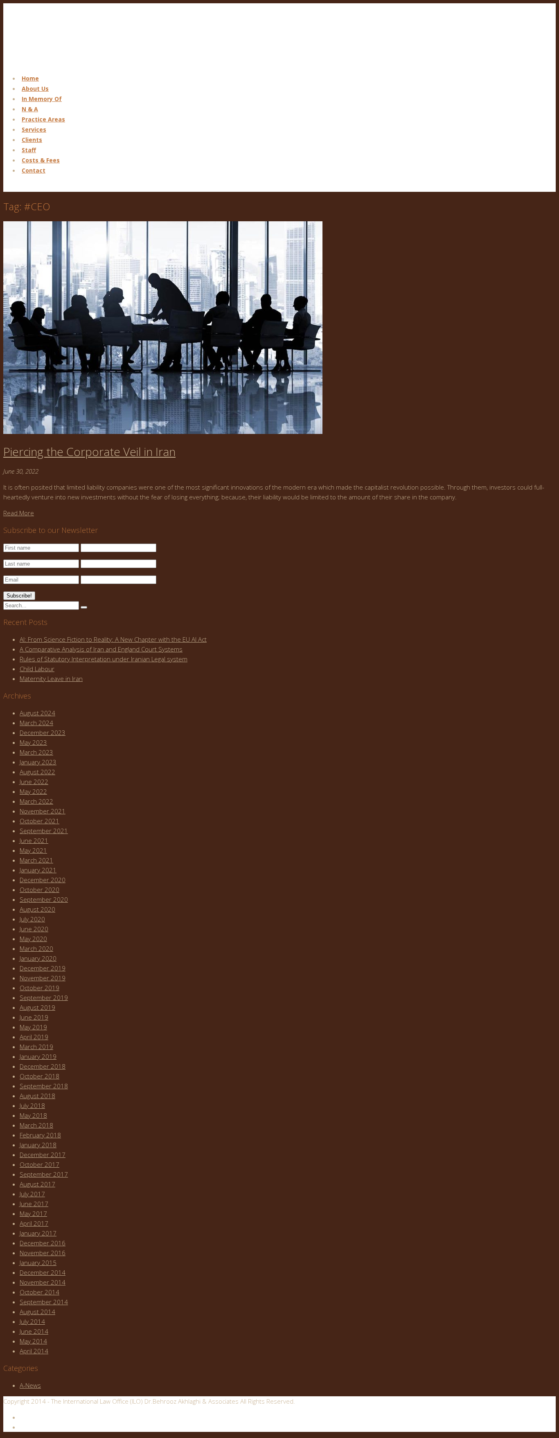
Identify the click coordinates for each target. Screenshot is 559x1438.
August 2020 (37, 909)
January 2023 (38, 762)
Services (34, 129)
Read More (18, 513)
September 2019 (44, 997)
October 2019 (39, 988)
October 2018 (39, 1076)
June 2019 (34, 1017)
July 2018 (32, 1105)
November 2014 (42, 1282)
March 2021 (36, 860)
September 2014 (44, 1302)
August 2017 (37, 1184)
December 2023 (42, 732)
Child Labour (37, 669)
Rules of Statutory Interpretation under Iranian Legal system (103, 659)
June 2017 (34, 1204)
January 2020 (38, 958)
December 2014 (42, 1272)
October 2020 (39, 889)
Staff (29, 150)
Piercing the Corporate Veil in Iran (89, 451)
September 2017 (44, 1174)
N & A (30, 109)
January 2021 (38, 870)
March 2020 (36, 948)
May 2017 (33, 1213)
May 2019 (33, 1027)
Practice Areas (43, 119)
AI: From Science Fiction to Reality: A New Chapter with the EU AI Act (113, 639)
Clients (32, 140)
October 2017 (39, 1164)
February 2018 (40, 1135)
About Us (35, 88)
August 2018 (37, 1096)
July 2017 (32, 1194)
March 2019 (36, 1047)
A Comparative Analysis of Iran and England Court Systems (101, 649)
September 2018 (44, 1086)
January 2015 (38, 1262)
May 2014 (33, 1341)
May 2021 (33, 850)
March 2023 (36, 752)
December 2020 (42, 880)
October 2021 (39, 821)
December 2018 (42, 1066)
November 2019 (42, 978)
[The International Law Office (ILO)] (44, 62)
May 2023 (33, 742)
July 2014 (32, 1321)
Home (30, 78)
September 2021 (44, 831)
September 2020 (44, 899)
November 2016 (42, 1253)
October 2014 (39, 1292)
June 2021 (34, 840)
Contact (33, 170)
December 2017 (42, 1154)
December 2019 (42, 968)
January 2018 (38, 1145)
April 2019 (34, 1037)
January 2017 (38, 1233)
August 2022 (37, 772)
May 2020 (33, 939)
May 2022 (33, 791)
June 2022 (34, 781)
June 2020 (34, 929)
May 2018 (33, 1115)
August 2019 (37, 1007)
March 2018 (36, 1125)
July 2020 (32, 919)
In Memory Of (42, 99)
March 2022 (36, 801)
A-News (30, 1385)
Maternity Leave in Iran (51, 678)
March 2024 (36, 723)
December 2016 (42, 1243)
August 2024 (37, 713)
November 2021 (42, 811)
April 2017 (34, 1223)
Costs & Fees (41, 160)
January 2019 (38, 1056)
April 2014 (34, 1351)
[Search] (84, 607)
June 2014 (34, 1331)
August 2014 (37, 1312)
